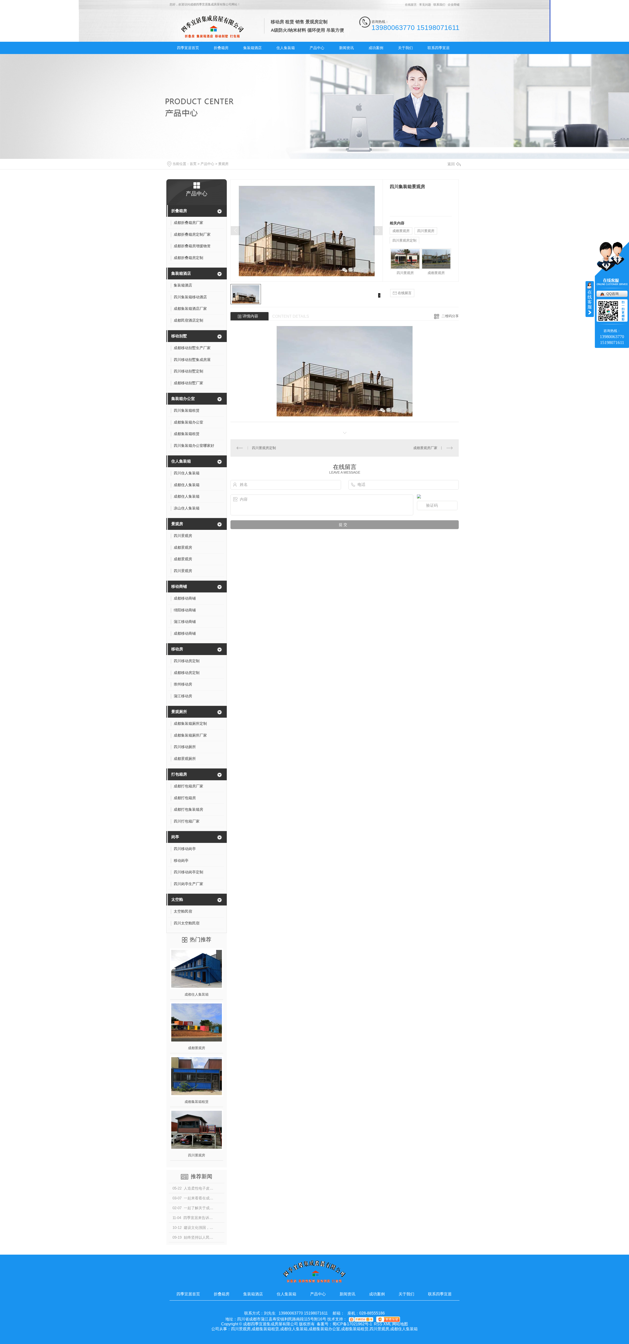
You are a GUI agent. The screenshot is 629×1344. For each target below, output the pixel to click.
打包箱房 (179, 774)
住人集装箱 (285, 48)
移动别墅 (179, 336)
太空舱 (177, 899)
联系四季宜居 (439, 48)
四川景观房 (196, 1155)
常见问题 (425, 4)
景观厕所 (179, 712)
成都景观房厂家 (425, 448)
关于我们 (405, 48)
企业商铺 (453, 4)
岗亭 (175, 837)
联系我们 (439, 4)
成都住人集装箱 (197, 994)
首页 (193, 164)
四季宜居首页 (188, 48)
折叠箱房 (221, 48)
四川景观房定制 (404, 240)
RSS (378, 1324)
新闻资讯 (346, 48)
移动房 (177, 649)
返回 (451, 164)
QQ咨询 (612, 294)
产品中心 (317, 48)
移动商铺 (179, 586)
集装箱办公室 (183, 399)
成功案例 (376, 48)
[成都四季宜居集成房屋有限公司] (213, 27)
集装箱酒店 (252, 48)
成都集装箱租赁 (197, 1102)
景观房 (223, 164)
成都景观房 (196, 1048)
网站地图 (400, 1324)
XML (387, 1324)
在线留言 (411, 4)
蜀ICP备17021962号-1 (352, 1324)
